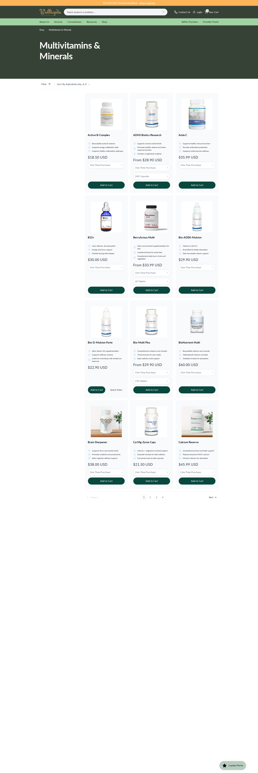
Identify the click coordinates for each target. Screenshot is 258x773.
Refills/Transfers (190, 21)
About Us (44, 21)
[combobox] (115, 12)
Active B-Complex (99, 135)
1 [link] (144, 497)
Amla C (183, 135)
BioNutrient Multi (189, 342)
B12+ (91, 237)
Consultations (74, 21)
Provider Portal (211, 21)
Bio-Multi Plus (141, 342)
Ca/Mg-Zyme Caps (144, 442)
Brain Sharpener (97, 442)
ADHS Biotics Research (147, 135)
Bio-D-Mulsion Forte (100, 342)
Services (58, 21)
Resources (92, 21)
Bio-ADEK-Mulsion (190, 237)
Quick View (116, 389)
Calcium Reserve (189, 442)
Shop (104, 21)
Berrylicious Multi (144, 237)
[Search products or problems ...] (163, 12)
